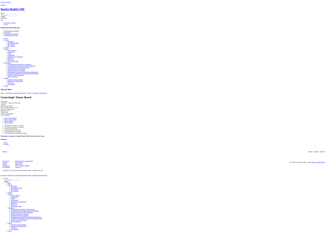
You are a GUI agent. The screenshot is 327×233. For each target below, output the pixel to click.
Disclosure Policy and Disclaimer (24, 161)
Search (2, 13)
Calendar (6, 47)
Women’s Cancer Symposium (15, 75)
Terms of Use (18, 164)
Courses (6, 49)
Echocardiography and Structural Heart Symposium (21, 66)
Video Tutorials (25, 165)
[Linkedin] (322, 151)
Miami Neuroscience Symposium (16, 69)
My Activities (11, 44)
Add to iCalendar (8, 121)
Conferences (10, 52)
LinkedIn (15, 34)
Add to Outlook (8, 122)
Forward (15, 35)
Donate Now (158, 151)
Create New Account (9, 23)
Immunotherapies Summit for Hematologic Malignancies (22, 72)
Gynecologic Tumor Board (40, 93)
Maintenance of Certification (15, 56)
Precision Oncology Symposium (16, 70)
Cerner (9, 53)
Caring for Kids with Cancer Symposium (18, 67)
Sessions (6, 144)
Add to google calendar (10, 118)
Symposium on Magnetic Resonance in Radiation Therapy (23, 73)
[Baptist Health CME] (4, 151)
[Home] (3, 5)
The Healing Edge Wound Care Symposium (19, 64)
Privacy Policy (19, 162)
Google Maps (9, 113)
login (6, 136)
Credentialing (11, 55)
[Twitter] (316, 151)
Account (6, 40)
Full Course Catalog (12, 61)
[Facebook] (310, 151)
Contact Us (10, 83)
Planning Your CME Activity (15, 81)
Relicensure (10, 60)
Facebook (16, 31)
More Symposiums (12, 76)
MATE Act (10, 58)
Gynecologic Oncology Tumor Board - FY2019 (18, 93)
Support (6, 78)
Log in (6, 24)
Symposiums (7, 63)
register (11, 136)
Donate (6, 86)
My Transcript (11, 46)
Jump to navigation (6, 2)
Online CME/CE (12, 50)
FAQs (16, 165)
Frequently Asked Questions (15, 79)
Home (5, 38)
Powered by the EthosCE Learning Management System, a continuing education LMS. (24, 175)
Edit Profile (10, 41)
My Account (5, 161)
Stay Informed (11, 84)
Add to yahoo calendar (10, 119)
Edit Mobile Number (13, 43)
